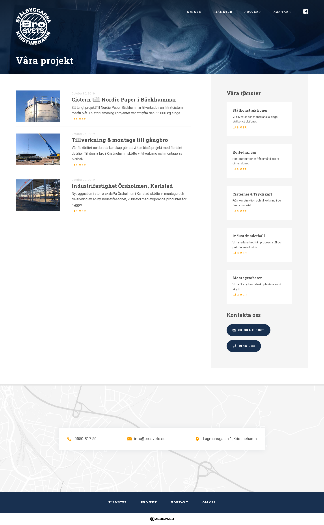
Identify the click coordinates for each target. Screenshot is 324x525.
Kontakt (282, 12)
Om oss (194, 12)
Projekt (252, 12)
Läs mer (79, 119)
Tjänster (222, 12)
